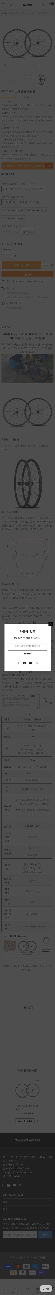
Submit (28, 653)
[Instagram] (24, 663)
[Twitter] (37, 663)
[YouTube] (31, 663)
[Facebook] (18, 663)
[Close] (50, 624)
